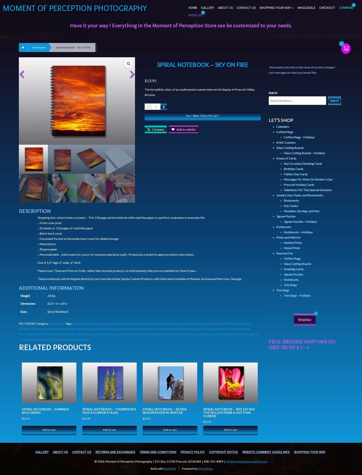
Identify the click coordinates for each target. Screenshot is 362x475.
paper (219, 328)
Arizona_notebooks (141, 323)
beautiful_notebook (190, 323)
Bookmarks (291, 200)
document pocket (56, 328)
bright (218, 323)
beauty (208, 323)
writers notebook (57, 339)
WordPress (205, 468)
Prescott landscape (236, 328)
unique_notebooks (238, 334)
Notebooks (39, 47)
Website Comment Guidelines (266, 452)
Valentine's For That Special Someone (308, 190)
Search (273, 92)
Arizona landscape (96, 323)
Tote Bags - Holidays (297, 295)
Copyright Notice (223, 452)
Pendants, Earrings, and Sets (302, 211)
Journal (89, 328)
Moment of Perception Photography (75, 8)
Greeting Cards (294, 269)
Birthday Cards (293, 169)
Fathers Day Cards (296, 174)
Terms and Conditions (158, 452)
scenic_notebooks (79, 334)
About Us (225, 7)
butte (247, 323)
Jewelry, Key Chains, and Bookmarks (299, 195)
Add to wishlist (186, 129)
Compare (158, 129)
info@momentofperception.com (247, 461)
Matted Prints (293, 242)
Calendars (282, 126)
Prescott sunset (29, 334)
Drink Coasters (286, 142)
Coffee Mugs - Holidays (299, 137)
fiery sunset (76, 328)
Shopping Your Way (275, 7)
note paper (193, 328)
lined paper (110, 328)
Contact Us (246, 7)
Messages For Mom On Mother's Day (308, 179)
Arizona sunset (118, 323)
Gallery (207, 7)
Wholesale (306, 7)
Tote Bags (290, 285)
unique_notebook (213, 334)
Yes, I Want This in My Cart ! (202, 115)
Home (193, 7)
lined (99, 328)
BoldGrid (170, 468)
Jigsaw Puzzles (286, 216)
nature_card (154, 328)
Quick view (69, 374)
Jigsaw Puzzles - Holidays (300, 221)
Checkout (327, 7)
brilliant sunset (232, 323)
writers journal (35, 339)
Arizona (78, 323)
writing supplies (79, 339)
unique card (167, 334)
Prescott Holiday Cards (299, 184)
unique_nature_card (188, 334)
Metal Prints (292, 248)
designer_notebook (31, 328)
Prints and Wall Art (288, 237)
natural (131, 328)
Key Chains (291, 205)
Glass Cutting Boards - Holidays (304, 153)
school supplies (102, 334)
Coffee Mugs (284, 132)
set (115, 334)
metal (122, 328)
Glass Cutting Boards (290, 147)
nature (141, 328)
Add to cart (49, 429)
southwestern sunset (146, 334)
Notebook (208, 328)
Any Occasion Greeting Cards (303, 163)
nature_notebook (174, 328)
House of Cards (286, 158)
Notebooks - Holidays (298, 232)
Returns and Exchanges (115, 452)
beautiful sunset (166, 323)
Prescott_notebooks (53, 334)
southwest (125, 334)
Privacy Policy (193, 452)
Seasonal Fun (284, 253)
